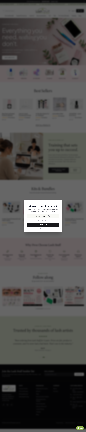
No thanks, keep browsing (43, 228)
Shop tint (43, 225)
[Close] (59, 202)
